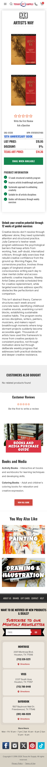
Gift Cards (25, 598)
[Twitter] (23, 748)
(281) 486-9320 (23, 714)
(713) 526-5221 (24, 659)
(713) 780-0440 (23, 686)
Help (42, 598)
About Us (7, 598)
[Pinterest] (32, 748)
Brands (16, 598)
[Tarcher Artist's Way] (23, 90)
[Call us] (36, 4)
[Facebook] (5, 748)
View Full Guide (23, 502)
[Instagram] (14, 748)
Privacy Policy (17, 763)
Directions (25, 664)
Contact (34, 598)
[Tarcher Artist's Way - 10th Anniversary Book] (23, 49)
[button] (23, 116)
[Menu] (5, 4)
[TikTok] (41, 748)
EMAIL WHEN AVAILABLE (23, 161)
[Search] (11, 4)
